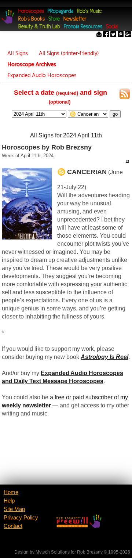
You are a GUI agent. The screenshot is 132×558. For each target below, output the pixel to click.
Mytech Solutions (53, 552)
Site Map (14, 509)
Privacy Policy (21, 518)
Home (11, 492)
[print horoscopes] (127, 161)
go (115, 114)
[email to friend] (99, 35)
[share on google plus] (128, 35)
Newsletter (74, 19)
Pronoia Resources (83, 27)
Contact (13, 526)
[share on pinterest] (121, 35)
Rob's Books (31, 19)
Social (112, 27)
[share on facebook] (106, 35)
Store (54, 19)
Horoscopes (31, 11)
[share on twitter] (113, 35)
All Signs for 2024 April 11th (66, 135)
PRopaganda (60, 11)
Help (9, 501)
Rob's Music (89, 11)
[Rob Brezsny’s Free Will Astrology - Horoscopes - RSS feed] (124, 95)
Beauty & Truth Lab (39, 27)
